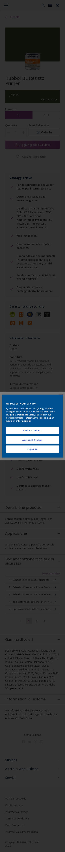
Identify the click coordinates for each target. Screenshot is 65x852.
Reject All (32, 449)
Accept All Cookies (32, 439)
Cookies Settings (32, 430)
